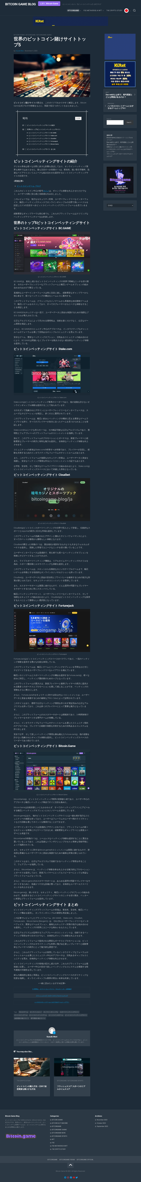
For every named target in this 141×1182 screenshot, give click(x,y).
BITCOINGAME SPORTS (75, 1081)
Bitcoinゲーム (23, 1012)
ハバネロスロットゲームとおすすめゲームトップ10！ (51, 1002)
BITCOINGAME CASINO (44, 35)
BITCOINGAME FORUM (67, 1160)
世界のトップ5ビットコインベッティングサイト (44, 129)
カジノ (46, 191)
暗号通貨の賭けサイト (38, 1018)
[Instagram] (68, 1178)
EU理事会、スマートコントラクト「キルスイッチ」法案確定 (52, 989)
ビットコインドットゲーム (38, 1015)
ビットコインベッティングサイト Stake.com (43, 135)
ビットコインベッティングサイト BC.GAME (42, 133)
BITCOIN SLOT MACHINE (60, 1123)
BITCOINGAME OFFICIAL (85, 1160)
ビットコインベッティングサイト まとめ (41, 149)
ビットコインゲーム (20, 1015)
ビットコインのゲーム (56, 1015)
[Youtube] (74, 1178)
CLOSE (78, 118)
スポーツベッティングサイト (69, 1012)
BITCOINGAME (73, 10)
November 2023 (102, 1120)
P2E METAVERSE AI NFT (93, 10)
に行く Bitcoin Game (49, 3)
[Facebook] (71, 1178)
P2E (53, 1143)
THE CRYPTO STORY (114, 10)
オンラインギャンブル (51, 1012)
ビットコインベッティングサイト (76, 1015)
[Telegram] (65, 1178)
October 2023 (101, 1123)
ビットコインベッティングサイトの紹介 (41, 125)
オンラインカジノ (36, 1012)
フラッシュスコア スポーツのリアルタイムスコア (52, 995)
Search (109, 119)
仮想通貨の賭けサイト (21, 1018)
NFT (53, 1139)
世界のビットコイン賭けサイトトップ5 (119, 147)
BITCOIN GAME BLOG (20, 4)
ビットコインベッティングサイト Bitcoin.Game (44, 144)
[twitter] (77, 1178)
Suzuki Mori (20, 51)
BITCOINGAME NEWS (59, 1133)
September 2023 (102, 1126)
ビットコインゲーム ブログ (29, 186)
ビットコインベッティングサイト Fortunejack (43, 141)
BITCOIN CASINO (19, 35)
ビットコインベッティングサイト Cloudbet (42, 138)
